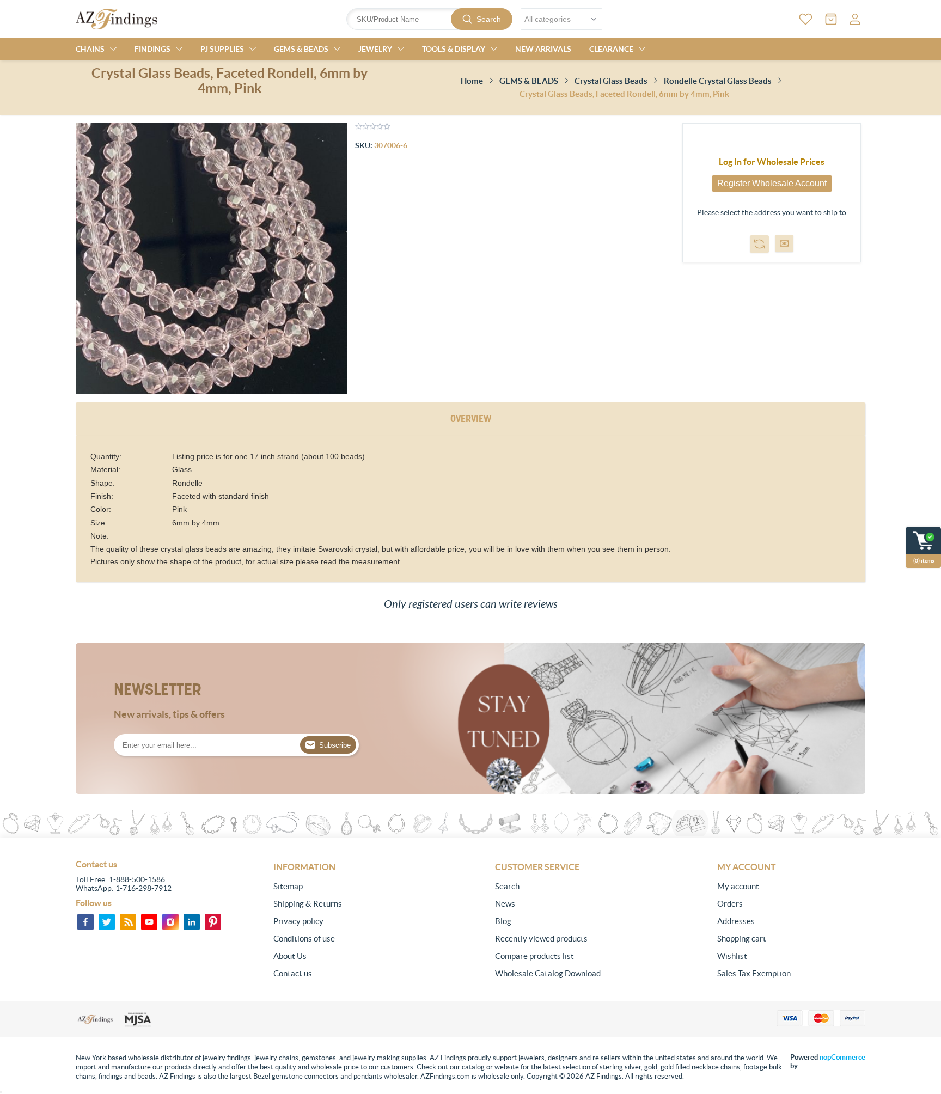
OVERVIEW (470, 418)
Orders (730, 903)
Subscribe (335, 745)
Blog (503, 921)
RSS (128, 922)
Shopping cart (741, 938)
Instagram (170, 922)
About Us (290, 956)
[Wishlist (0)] (805, 19)
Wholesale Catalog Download (548, 973)
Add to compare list (759, 244)
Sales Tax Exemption (754, 973)
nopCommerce (842, 1057)
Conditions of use (304, 938)
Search (488, 19)
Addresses (736, 921)
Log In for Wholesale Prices (771, 162)
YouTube (149, 922)
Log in (855, 19)
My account (738, 886)
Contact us (292, 973)
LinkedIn (192, 922)
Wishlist (732, 956)
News (505, 903)
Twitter (107, 922)
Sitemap (288, 886)
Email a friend (784, 243)
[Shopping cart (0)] (831, 19)
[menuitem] (347, 886)
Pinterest (213, 922)
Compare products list (534, 956)
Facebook (85, 922)
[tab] (471, 419)
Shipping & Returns (307, 903)
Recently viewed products (541, 938)
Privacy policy (298, 921)
